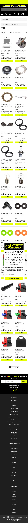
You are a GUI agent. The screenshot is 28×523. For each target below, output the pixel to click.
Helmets (14, 462)
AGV (14, 509)
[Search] (25, 9)
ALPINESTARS (14, 489)
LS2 (14, 494)
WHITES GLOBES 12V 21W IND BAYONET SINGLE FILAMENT (20, 188)
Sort (11, 32)
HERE (12, 385)
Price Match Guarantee (14, 446)
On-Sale (14, 483)
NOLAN (14, 504)
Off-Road (14, 470)
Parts (14, 477)
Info (10, 58)
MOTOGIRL (14, 496)
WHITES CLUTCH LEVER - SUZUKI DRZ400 (19, 106)
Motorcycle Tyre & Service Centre (14, 422)
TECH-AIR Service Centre (14, 424)
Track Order (14, 403)
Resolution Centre (14, 408)
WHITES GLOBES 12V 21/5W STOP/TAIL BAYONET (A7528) (6, 188)
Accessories (14, 475)
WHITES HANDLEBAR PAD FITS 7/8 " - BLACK (6, 296)
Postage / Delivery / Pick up (14, 416)
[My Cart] (14, 14)
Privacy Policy (14, 440)
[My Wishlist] (6, 14)
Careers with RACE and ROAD (14, 443)
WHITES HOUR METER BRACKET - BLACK (20, 351)
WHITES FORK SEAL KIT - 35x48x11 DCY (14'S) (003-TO (20, 133)
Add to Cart (7, 60)
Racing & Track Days (14, 448)
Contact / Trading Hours (14, 414)
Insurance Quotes (14, 429)
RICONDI (14, 491)
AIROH (14, 507)
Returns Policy (14, 419)
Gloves (14, 465)
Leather (14, 457)
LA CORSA (14, 512)
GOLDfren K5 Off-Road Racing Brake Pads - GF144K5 (6, 52)
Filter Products (5, 19)
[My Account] (10, 15)
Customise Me (14, 454)
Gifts (14, 480)
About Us (14, 435)
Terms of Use (14, 438)
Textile (14, 459)
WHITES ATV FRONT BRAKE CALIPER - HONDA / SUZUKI (20, 52)
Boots (14, 467)
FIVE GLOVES (14, 501)
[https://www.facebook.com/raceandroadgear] (10, 390)
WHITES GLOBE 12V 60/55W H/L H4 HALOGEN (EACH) (20, 160)
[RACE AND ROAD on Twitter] (13, 390)
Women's (14, 472)
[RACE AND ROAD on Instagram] (16, 390)
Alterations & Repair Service (14, 427)
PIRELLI (14, 499)
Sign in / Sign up (14, 400)
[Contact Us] (19, 15)
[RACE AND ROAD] (14, 5)
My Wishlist (14, 405)
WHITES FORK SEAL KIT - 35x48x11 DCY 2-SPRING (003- (6, 160)
